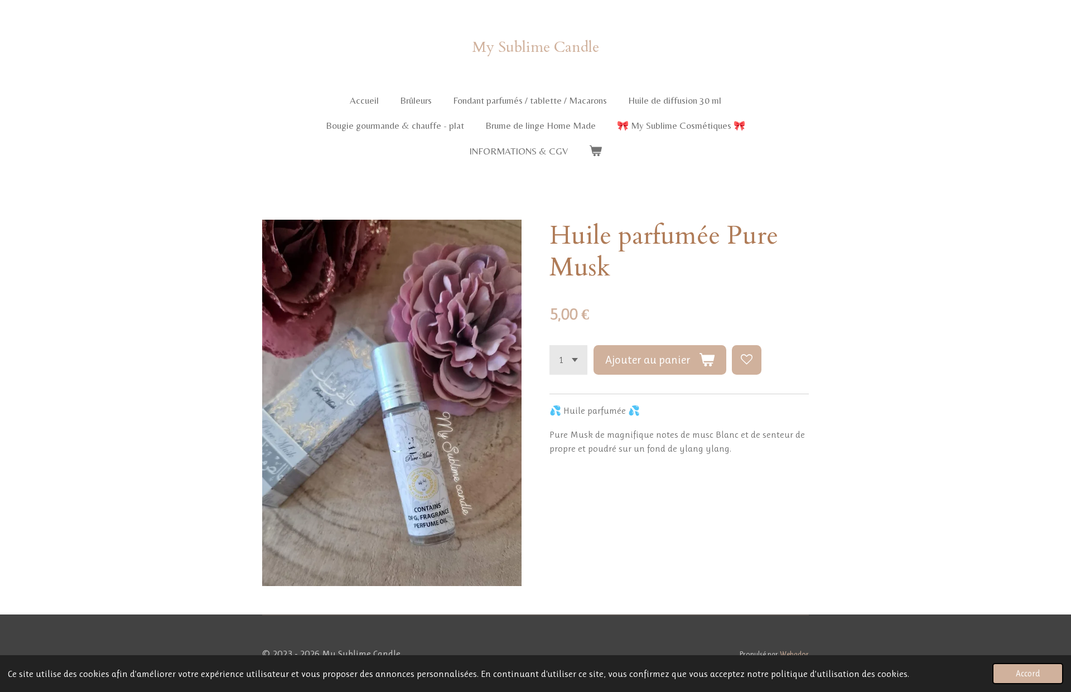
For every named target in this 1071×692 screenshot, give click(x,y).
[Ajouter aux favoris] (746, 360)
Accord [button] (1028, 674)
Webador (794, 654)
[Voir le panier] (595, 152)
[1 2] (568, 360)
